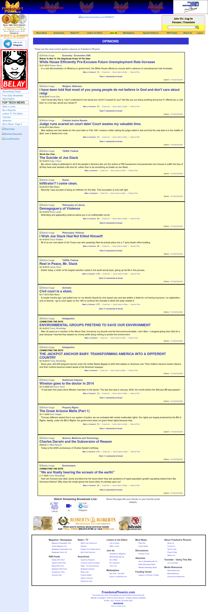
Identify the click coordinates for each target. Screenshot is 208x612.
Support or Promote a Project (148, 575)
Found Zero (55, 96)
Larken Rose (55, 266)
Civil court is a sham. (55, 291)
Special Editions (151, 32)
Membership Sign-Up (117, 557)
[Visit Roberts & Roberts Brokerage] (14, 19)
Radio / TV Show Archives (90, 566)
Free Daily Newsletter (12, 95)
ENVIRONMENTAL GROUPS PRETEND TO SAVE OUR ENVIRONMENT (95, 324)
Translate (189, 22)
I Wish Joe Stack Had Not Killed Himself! (71, 236)
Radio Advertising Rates (146, 564)
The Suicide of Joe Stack (58, 157)
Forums (176, 22)
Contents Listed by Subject (90, 563)
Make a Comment (89, 72)
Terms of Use (171, 549)
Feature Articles (86, 575)
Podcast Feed (57, 575)
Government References (176, 576)
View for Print (135, 72)
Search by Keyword (87, 560)
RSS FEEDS (8, 98)
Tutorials (6, 117)
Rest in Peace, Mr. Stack (58, 263)
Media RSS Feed (58, 566)
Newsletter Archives (87, 569)
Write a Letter (9, 106)
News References (173, 570)
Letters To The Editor (12, 113)
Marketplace (128, 32)
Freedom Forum (144, 554)
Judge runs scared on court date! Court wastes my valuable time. (90, 123)
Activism (66, 287)
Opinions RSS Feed (59, 563)
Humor (65, 179)
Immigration (68, 318)
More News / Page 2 (12, 124)
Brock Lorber (55, 211)
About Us (187, 32)
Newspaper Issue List (59, 552)
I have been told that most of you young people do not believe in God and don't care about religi (109, 91)
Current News (143, 546)
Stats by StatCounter (118, 606)
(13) (98, 273)
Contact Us (171, 546)
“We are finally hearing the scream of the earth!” (77, 472)
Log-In (189, 18)
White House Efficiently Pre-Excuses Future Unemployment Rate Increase (97, 61)
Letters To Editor (94, 32)
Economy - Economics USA (76, 55)
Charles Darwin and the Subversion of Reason (75, 441)
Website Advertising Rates (147, 567)
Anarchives (59, 32)
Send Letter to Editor (120, 72)
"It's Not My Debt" (177, 80)
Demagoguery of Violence (59, 208)
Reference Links (86, 581)
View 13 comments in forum (111, 278)
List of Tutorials (172, 563)
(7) (98, 106)
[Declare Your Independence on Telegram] (15, 43)
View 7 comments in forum (110, 110)
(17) (98, 304)
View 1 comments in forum (110, 76)
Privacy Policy (172, 552)
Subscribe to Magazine (118, 554)
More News (41, 32)
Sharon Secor (56, 65)
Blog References (173, 573)
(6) (98, 218)
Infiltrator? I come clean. (58, 183)
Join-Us (178, 18)
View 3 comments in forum (110, 250)
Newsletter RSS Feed (59, 569)
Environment (69, 465)
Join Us (113, 32)
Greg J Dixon (55, 160)
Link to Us (113, 566)
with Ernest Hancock (88, 552)
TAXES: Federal (70, 150)
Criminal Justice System (74, 120)
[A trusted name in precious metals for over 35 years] (14, 35)
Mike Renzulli (56, 444)
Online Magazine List (59, 546)
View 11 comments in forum (111, 456)
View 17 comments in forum (111, 308)
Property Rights (70, 407)
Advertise (6, 120)
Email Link (105, 72)
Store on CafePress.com (118, 576)
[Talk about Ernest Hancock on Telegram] (82, 506)
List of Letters (114, 543)
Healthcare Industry (72, 379)
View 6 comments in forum (110, 222)
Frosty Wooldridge (58, 328)
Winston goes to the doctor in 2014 (66, 383)
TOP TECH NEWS (13, 102)
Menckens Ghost (57, 386)
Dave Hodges (56, 414)
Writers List (171, 555)
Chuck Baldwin (56, 239)
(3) (98, 246)
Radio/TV (74, 32)
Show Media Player (11, 91)
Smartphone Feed (58, 572)
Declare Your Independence (90, 549)
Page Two (141, 543)
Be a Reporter (9, 110)
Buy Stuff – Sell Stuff (117, 573)
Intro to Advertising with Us (147, 561)
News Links (85, 572)
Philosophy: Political (73, 232)
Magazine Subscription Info (61, 543)
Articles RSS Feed (58, 560)
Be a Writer (113, 560)
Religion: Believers (72, 86)
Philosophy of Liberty (73, 204)
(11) (98, 451)
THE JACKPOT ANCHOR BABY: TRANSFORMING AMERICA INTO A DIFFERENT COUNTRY (102, 355)
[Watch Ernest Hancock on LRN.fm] (55, 505)
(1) (98, 72)
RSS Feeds (172, 32)
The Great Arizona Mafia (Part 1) (64, 410)
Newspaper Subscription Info (62, 549)
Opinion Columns (87, 578)
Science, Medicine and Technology (80, 437)
